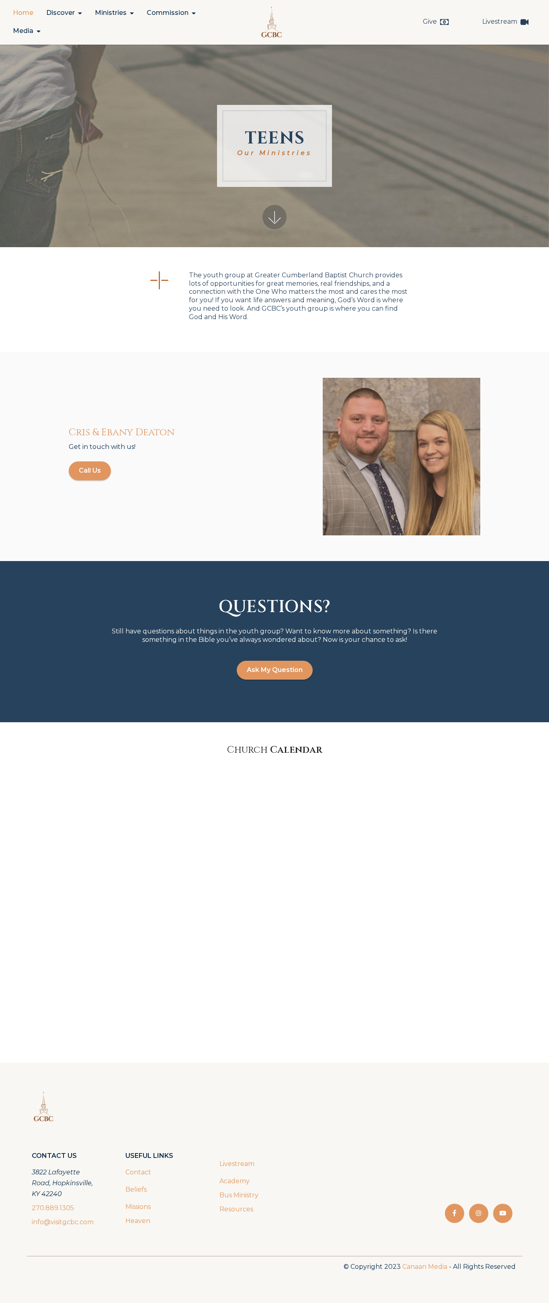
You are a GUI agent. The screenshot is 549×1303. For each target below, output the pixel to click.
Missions (138, 1207)
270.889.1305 (53, 1208)
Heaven (137, 1221)
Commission (167, 12)
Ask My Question (275, 670)
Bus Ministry (238, 1195)
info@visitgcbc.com (63, 1222)
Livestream (499, 21)
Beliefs (136, 1189)
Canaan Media (424, 1266)
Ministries (111, 12)
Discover (60, 12)
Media (23, 31)
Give (430, 21)
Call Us (90, 470)
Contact (138, 1172)
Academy (235, 1181)
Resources (236, 1209)
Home (23, 12)
